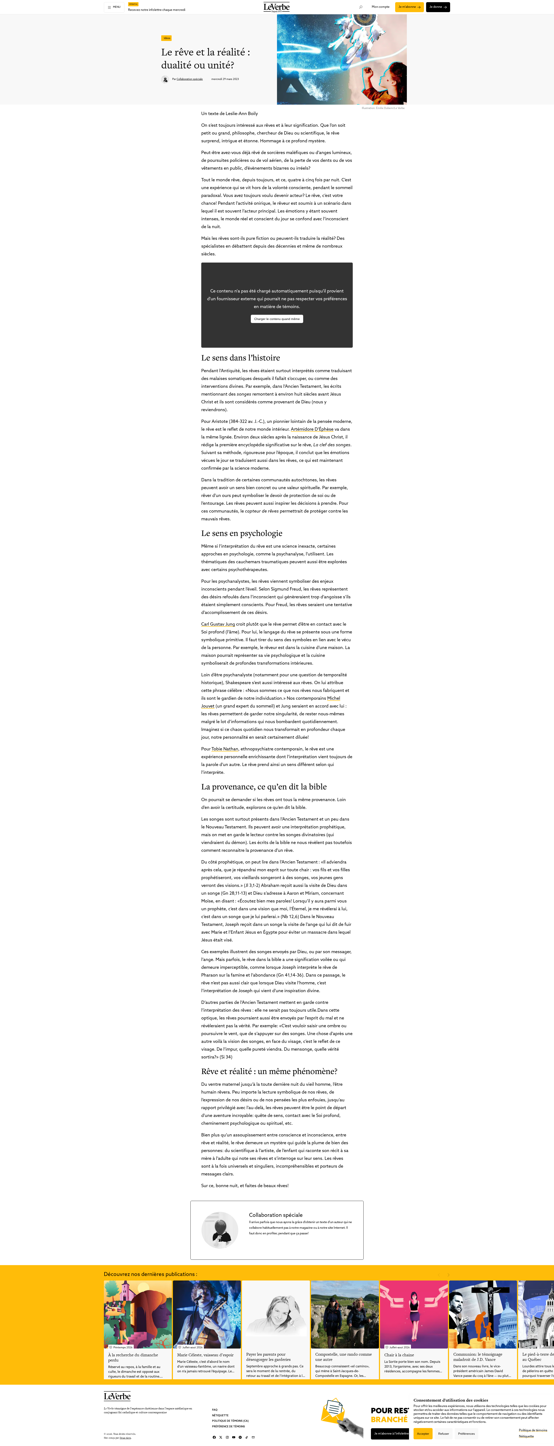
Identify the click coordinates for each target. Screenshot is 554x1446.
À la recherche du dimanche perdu (133, 1357)
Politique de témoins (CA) (230, 1421)
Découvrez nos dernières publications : (150, 1274)
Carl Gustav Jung (218, 624)
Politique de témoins (533, 1430)
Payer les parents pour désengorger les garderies (268, 1356)
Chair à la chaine (399, 1355)
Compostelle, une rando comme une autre (343, 1356)
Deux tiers (125, 1437)
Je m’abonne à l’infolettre (391, 1433)
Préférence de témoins (228, 1426)
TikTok (247, 1437)
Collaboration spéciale (190, 79)
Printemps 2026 (122, 1347)
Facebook (214, 1437)
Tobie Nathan (224, 749)
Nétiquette (220, 1415)
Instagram (227, 1437)
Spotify (240, 1437)
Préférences (466, 1433)
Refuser (443, 1433)
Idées (167, 38)
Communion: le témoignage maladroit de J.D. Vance (477, 1356)
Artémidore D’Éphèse (312, 429)
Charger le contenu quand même (277, 319)
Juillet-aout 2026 (192, 1347)
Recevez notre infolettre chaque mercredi (156, 10)
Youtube (234, 1437)
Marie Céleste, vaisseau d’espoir (205, 1355)
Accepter (423, 1433)
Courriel (253, 1437)
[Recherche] (360, 7)
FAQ (214, 1410)
